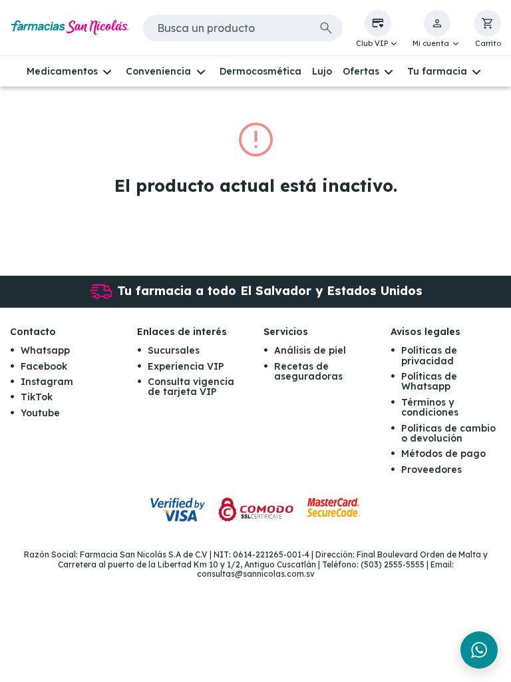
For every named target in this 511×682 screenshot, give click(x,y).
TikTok (37, 397)
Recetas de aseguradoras (308, 371)
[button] (378, 29)
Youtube (40, 413)
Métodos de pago (443, 454)
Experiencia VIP (186, 366)
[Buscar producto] (326, 28)
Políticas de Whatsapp (429, 381)
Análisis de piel (310, 350)
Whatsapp (45, 350)
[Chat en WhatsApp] (479, 650)
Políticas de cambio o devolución (448, 433)
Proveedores (431, 470)
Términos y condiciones (429, 407)
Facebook (44, 366)
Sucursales (174, 350)
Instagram (47, 382)
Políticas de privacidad (429, 355)
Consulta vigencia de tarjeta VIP (191, 387)
